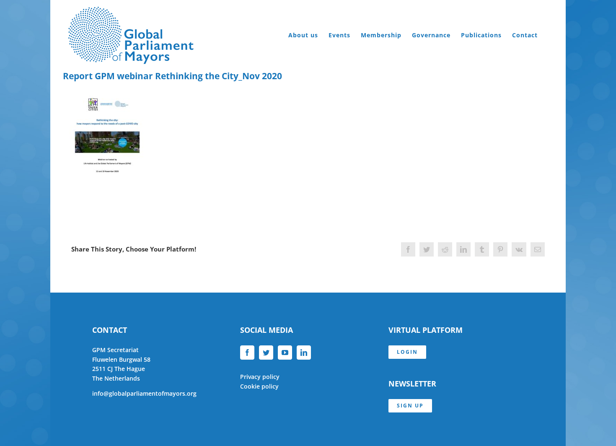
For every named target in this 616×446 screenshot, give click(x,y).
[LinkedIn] (304, 352)
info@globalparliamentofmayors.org (144, 393)
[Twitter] (266, 352)
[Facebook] (247, 352)
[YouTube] (285, 352)
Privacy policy (260, 377)
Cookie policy (259, 386)
